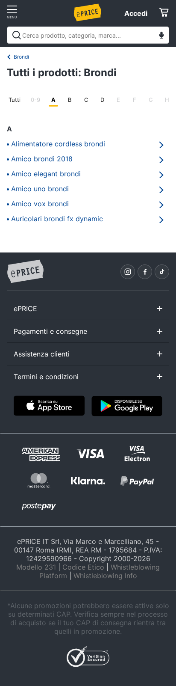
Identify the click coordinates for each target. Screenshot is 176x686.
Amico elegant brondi (46, 173)
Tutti (15, 99)
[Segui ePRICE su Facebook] (145, 271)
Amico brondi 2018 (42, 158)
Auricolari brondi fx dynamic (57, 218)
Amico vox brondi (40, 203)
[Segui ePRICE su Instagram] (127, 271)
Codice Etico (83, 567)
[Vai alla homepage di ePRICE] (25, 271)
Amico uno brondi (40, 188)
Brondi (21, 56)
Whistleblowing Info (105, 575)
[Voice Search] (161, 36)
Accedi (135, 13)
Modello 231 (36, 567)
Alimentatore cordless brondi (58, 144)
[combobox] (88, 35)
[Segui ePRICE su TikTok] (162, 271)
